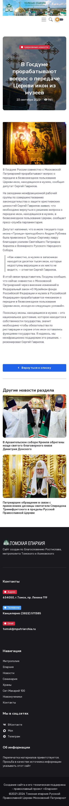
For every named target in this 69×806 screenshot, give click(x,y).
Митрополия (11, 661)
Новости (34, 54)
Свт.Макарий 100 (14, 690)
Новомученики (12, 696)
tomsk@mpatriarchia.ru (19, 629)
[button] (50, 19)
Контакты (9, 702)
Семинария (10, 679)
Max (10, 730)
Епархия (8, 667)
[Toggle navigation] (44, 19)
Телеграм (14, 736)
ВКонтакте (15, 724)
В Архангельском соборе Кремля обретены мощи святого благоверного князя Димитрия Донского (33, 445)
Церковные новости (36, 47)
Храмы (7, 685)
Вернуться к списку (36, 367)
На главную (16, 54)
